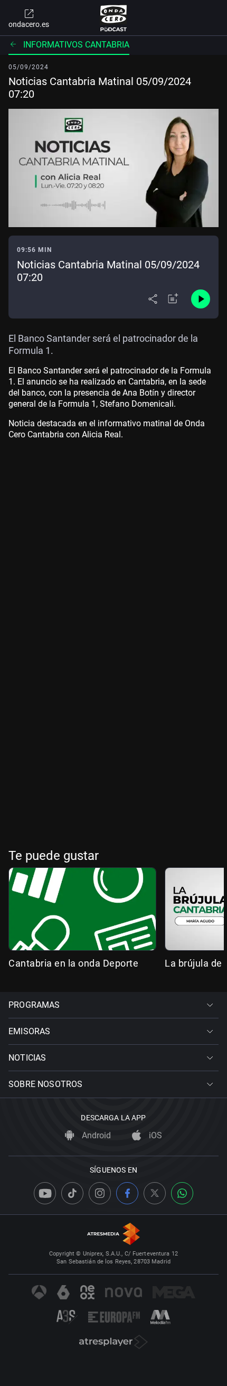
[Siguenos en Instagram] (100, 1193)
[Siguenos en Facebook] (127, 1193)
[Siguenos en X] (155, 1193)
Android (95, 1135)
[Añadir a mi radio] (173, 299)
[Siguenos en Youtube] (45, 1193)
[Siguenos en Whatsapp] (182, 1193)
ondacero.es (28, 24)
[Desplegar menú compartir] (153, 299)
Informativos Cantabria (76, 45)
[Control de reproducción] (200, 298)
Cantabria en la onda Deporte (73, 963)
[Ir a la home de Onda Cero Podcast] (113, 18)
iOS (154, 1135)
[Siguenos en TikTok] (72, 1193)
